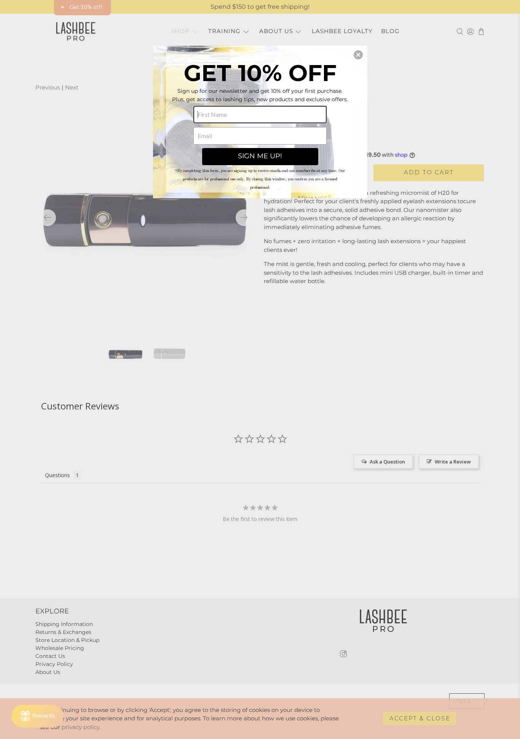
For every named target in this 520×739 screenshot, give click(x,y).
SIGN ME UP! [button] (260, 156)
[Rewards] (37, 716)
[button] (358, 54)
